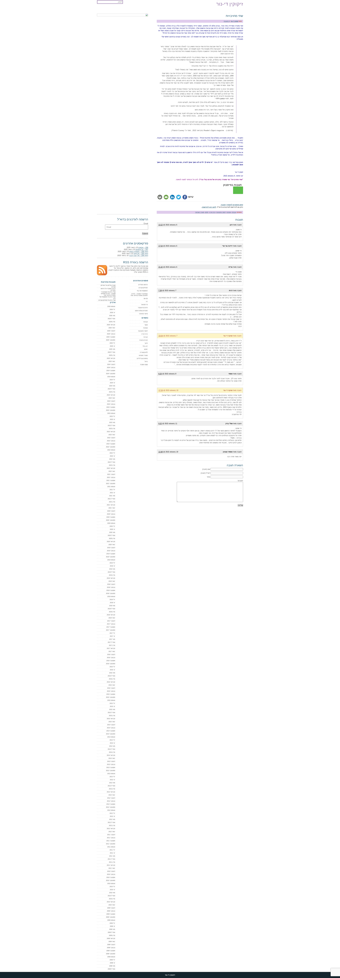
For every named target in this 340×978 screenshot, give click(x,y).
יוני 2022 (112, 456)
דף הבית (160, 9)
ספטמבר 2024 (110, 373)
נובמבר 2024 (111, 367)
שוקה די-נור (234, 21)
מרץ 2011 (112, 862)
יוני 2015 (112, 706)
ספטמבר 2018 (110, 593)
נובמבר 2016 (111, 657)
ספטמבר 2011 (110, 844)
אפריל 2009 (111, 932)
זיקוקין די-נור (229, 4)
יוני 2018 (112, 602)
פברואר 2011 (111, 865)
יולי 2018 (112, 599)
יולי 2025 (112, 343)
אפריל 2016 (111, 676)
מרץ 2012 (112, 825)
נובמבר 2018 (111, 587)
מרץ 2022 (112, 465)
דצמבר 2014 (111, 725)
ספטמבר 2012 (110, 807)
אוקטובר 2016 (110, 660)
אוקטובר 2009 (110, 914)
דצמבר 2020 (111, 511)
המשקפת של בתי (142, 291)
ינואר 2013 (112, 795)
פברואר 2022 (111, 468)
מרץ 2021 (112, 502)
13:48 (160, 452)
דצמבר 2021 (111, 474)
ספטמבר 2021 (110, 483)
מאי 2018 (112, 605)
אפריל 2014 (111, 749)
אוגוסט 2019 (111, 560)
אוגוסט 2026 (111, 306)
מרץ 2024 (112, 392)
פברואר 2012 (111, 828)
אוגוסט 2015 (111, 700)
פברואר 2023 (111, 431)
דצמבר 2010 (111, 871)
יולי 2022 (112, 453)
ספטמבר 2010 (110, 880)
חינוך (146, 343)
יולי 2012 (112, 813)
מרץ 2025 (112, 355)
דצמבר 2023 (111, 401)
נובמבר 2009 (111, 911)
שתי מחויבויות (234, 16)
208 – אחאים (143, 248)
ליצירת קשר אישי (129, 9)
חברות (146, 337)
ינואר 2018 (112, 618)
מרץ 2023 (112, 428)
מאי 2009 (112, 929)
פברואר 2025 (111, 358)
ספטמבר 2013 (110, 770)
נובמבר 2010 (111, 874)
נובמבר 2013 (111, 764)
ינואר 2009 (112, 941)
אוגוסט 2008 (111, 957)
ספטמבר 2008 (110, 954)
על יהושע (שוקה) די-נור (146, 9)
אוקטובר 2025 (110, 337)
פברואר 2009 (111, 938)
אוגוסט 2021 (111, 486)
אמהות (229, 212)
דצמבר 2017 (111, 621)
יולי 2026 (112, 309)
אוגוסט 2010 (111, 883)
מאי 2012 (112, 819)
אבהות (234, 212)
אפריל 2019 (111, 572)
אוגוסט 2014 (111, 737)
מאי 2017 (112, 639)
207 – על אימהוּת (141, 250)
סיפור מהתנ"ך (143, 313)
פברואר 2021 (111, 505)
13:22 (160, 225)
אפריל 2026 (111, 318)
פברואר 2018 (111, 615)
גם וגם (146, 298)
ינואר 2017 (112, 651)
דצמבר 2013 (111, 761)
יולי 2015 (112, 703)
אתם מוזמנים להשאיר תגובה (232, 205)
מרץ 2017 (112, 645)
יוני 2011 (112, 853)
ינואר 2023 (112, 434)
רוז (147, 301)
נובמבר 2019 (111, 550)
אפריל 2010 (111, 895)
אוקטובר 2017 (110, 627)
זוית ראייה (212, 212)
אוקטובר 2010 (110, 877)
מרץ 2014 (112, 752)
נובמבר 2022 (111, 441)
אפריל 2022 (111, 462)
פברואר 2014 (111, 755)
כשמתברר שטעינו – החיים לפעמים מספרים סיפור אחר (139, 294)
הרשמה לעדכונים (114, 9)
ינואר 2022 (112, 471)
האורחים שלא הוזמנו (141, 310)
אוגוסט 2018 (111, 596)
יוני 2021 (112, 492)
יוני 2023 (112, 419)
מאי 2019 (112, 569)
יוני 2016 (112, 670)
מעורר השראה (199, 212)
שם (209, 469)
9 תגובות (227, 21)
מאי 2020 (112, 532)
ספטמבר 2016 (110, 663)
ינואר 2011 (112, 868)
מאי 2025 (112, 349)
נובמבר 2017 (111, 624)
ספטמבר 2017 (110, 630)
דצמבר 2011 (111, 834)
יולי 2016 (112, 666)
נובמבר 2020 (111, 514)
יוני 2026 (112, 312)
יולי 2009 (112, 923)
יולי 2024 (112, 379)
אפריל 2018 (111, 608)
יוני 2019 (112, 566)
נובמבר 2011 (111, 837)
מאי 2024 (112, 386)
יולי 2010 (112, 886)
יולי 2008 (112, 960)
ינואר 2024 (112, 398)
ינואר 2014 (112, 758)
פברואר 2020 (111, 541)
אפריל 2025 (111, 352)
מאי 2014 (112, 746)
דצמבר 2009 (111, 908)
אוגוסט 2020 (111, 523)
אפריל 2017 (111, 642)
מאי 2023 (112, 422)
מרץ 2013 (112, 789)
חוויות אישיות (143, 340)
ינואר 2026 (112, 328)
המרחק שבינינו (143, 287)
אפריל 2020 (111, 535)
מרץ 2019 (112, 575)
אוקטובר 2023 (110, 407)
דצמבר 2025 (111, 331)
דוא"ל (208, 473)
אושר (146, 325)
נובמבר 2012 (111, 801)
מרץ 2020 (112, 538)
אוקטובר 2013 (110, 767)
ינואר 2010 (112, 905)
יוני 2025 (112, 346)
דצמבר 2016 (111, 654)
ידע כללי (145, 346)
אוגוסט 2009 (111, 920)
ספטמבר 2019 (110, 557)
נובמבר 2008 (111, 947)
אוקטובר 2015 (110, 694)
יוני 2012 (112, 816)
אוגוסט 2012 (111, 810)
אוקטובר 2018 (110, 590)
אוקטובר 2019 (110, 554)
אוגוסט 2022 (111, 450)
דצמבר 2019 (111, 547)
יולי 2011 (112, 850)
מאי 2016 (112, 673)
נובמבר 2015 (111, 691)
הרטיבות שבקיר (143, 307)
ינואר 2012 (112, 831)
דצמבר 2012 (111, 798)
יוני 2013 (112, 779)
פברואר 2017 (111, 648)
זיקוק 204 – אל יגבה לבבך (138, 255)
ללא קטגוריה (144, 352)
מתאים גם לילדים (142, 358)
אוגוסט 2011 (111, 847)
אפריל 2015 (111, 712)
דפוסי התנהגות (221, 212)
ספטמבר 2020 (110, 520)
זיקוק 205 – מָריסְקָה (140, 253)
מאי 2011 (112, 856)
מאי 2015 (112, 709)
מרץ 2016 (112, 679)
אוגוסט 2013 (111, 773)
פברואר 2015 (111, 718)
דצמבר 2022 (111, 437)
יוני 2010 (112, 889)
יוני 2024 (112, 383)
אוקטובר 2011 (110, 841)
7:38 (160, 291)
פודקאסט (102, 9)
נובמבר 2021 (111, 477)
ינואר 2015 (112, 721)
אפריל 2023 (111, 425)
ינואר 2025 (112, 361)
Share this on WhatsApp (238, 190)
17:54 (160, 246)
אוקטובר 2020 (110, 517)
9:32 (160, 424)
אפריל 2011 (111, 859)
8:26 (160, 374)
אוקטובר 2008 (110, 950)
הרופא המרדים (143, 284)
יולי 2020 (112, 526)
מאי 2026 (112, 315)
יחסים (207, 212)
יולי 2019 (112, 563)
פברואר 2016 (111, 682)
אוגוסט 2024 (111, 376)
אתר (208, 477)
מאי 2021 (112, 496)
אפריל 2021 (111, 499)
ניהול (146, 361)
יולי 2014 (112, 740)
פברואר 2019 (111, 578)
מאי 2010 (112, 892)
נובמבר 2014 (111, 728)
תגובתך (240, 481)
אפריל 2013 (111, 786)
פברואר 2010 (111, 902)
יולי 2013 (112, 776)
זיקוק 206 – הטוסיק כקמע (138, 251)
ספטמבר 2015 (110, 697)
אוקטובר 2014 (110, 731)
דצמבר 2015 (111, 688)
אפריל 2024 (111, 389)
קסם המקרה (144, 364)
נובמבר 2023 (111, 404)
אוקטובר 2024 (110, 370)
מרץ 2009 (112, 935)
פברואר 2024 (111, 395)
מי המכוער (144, 304)
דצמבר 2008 (111, 944)
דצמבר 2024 (111, 364)
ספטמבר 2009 (110, 917)
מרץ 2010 (112, 899)
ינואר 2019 (112, 581)
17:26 (161, 390)
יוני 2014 (112, 743)
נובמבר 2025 (111, 334)
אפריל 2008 (111, 969)
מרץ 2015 (112, 715)
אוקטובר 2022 (110, 444)
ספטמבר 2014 (110, 734)
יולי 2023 (112, 416)
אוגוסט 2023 (111, 413)
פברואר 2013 (111, 792)
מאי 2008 (112, 966)
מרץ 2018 (112, 612)
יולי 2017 (112, 633)
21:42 (160, 267)
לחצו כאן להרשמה (209, 207)
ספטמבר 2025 (110, 340)
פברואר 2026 (111, 325)
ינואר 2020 (112, 544)
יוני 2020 (112, 529)
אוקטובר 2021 (110, 480)
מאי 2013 (112, 783)
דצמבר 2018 (111, 584)
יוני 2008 (112, 963)
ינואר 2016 (112, 685)
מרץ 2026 (112, 321)
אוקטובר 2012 (110, 804)
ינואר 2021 (112, 508)
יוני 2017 (112, 636)
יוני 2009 (112, 926)
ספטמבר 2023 (110, 410)
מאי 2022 (112, 459)
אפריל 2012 (111, 822)
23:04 (161, 336)
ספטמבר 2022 (110, 447)
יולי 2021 (112, 489)
